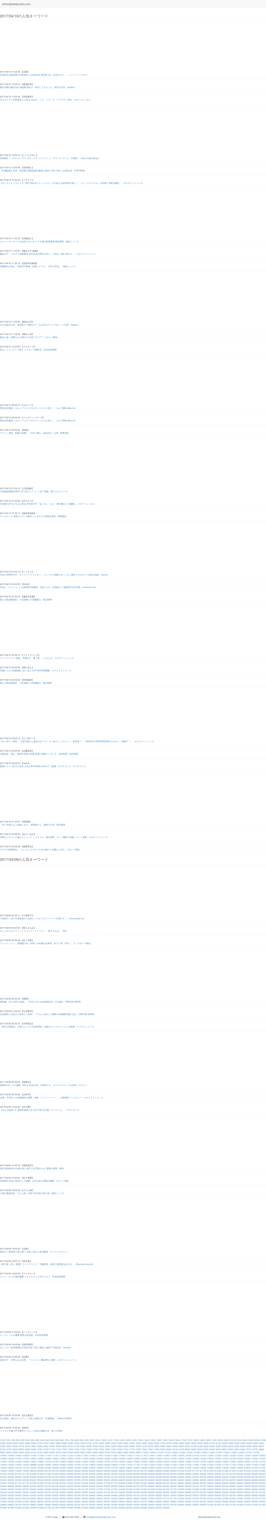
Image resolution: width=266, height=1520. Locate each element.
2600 (27, 1443)
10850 (11, 1455)
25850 (100, 1479)
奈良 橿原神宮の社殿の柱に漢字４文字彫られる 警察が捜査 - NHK (32, 1168)
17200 (151, 1464)
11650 (129, 1455)
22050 (70, 1473)
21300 (225, 1470)
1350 (140, 1440)
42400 (151, 1507)
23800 (63, 1476)
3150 (95, 1443)
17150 (144, 1464)
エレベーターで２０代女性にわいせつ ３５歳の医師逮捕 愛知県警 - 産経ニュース (39, 241)
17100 (137, 1464)
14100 (225, 1458)
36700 (107, 1498)
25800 (92, 1479)
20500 (107, 1470)
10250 (182, 1452)
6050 (187, 1446)
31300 (107, 1489)
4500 (261, 1443)
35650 (218, 1495)
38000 (33, 1501)
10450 (212, 1452)
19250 (188, 1467)
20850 (159, 1470)
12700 (18, 1458)
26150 (144, 1479)
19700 (255, 1467)
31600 (151, 1489)
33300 (137, 1492)
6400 (230, 1446)
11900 (166, 1455)
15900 (225, 1461)
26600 (211, 1479)
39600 (4, 1504)
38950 (174, 1501)
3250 (107, 1443)
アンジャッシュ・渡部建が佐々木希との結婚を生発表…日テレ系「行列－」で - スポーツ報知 (45, 943)
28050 (159, 1483)
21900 (48, 1473)
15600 (181, 1461)
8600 (237, 1449)
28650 (247, 1483)
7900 (150, 1449)
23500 (18, 1476)
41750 (55, 1507)
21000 (181, 1470)
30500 (255, 1486)
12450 (247, 1455)
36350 (55, 1498)
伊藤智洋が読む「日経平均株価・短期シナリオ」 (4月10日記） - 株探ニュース (38, 266)
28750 (262, 1483)
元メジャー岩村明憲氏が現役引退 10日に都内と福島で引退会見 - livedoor (35, 1347)
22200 (92, 1473)
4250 (230, 1443)
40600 (151, 1504)
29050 (41, 1486)
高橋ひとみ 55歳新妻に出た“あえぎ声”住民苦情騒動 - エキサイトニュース (35, 670)
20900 (166, 1470)
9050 (27, 1452)
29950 (174, 1486)
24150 (114, 1476)
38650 (129, 1501)
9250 (52, 1452)
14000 (211, 1458)
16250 (11, 1464)
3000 (77, 1443)
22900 (196, 1473)
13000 (63, 1458)
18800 (122, 1467)
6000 (181, 1446)
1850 (202, 1440)
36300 (48, 1498)
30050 (188, 1486)
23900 (78, 1476)
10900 (18, 1455)
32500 (18, 1492)
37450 (218, 1498)
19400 (211, 1467)
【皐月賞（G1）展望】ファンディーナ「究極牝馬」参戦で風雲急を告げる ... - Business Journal (46, 1264)
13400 (122, 1458)
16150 (262, 1461)
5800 (157, 1446)
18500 (78, 1467)
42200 (122, 1507)
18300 (48, 1467)
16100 (255, 1461)
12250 (218, 1455)
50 (3, 1440)
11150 (55, 1455)
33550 (174, 1492)
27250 (41, 1483)
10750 (256, 1452)
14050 (218, 1458)
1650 (177, 1440)
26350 (174, 1479)
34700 (78, 1495)
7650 (120, 1449)
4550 (3, 1446)
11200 (63, 1455)
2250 (251, 1440)
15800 (211, 1461)
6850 (21, 1449)
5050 (64, 1446)
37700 (255, 1498)
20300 (78, 1470)
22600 (151, 1473)
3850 (181, 1443)
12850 (41, 1458)
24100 (107, 1476)
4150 (218, 1443)
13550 (144, 1458)
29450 (100, 1486)
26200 (151, 1479)
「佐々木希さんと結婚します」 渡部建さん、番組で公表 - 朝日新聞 (32, 824)
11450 (100, 1455)
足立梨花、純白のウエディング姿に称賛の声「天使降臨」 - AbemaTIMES (36, 1418)
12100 (196, 1455)
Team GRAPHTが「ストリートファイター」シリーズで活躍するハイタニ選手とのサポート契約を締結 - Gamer (54, 574)
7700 (126, 1449)
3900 (187, 1443)
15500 (166, 1461)
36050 (11, 1498)
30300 (225, 1486)
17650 (218, 1464)
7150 (58, 1449)
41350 (262, 1504)
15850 (218, 1461)
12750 (26, 1458)
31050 (70, 1489)
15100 (107, 1461)
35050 (129, 1495)
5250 (89, 1446)
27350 (55, 1483)
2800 (52, 1443)
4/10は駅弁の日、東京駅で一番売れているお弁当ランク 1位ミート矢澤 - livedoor (39, 324)
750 (72, 1440)
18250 (41, 1467)
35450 (188, 1495)
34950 (114, 1495)
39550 (262, 1501)
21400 (240, 1470)
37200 (181, 1498)
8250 (193, 1449)
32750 (55, 1492)
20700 (137, 1470)
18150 (26, 1467)
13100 (78, 1458)
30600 (4, 1489)
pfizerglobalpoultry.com (16, 4)
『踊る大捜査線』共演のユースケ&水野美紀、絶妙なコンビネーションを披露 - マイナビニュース (47, 1026)
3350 (120, 1443)
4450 (255, 1443)
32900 (78, 1492)
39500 (255, 1501)
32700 (48, 1492)
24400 (151, 1476)
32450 (11, 1492)
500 (47, 1440)
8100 (175, 1449)
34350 (26, 1495)
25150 (262, 1476)
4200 (224, 1443)
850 (82, 1440)
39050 (188, 1501)
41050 (218, 1504)
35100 (137, 1495)
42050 (100, 1507)
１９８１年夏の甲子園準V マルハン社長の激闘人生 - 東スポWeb (31, 1430)
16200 (4, 1464)
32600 (33, 1492)
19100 (166, 1467)
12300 (225, 1455)
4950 (52, 1446)
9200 (46, 1452)
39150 (203, 1501)
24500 (166, 1476)
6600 (255, 1446)
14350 (262, 1458)
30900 (48, 1489)
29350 (85, 1486)
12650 (11, 1458)
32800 (63, 1492)
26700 (225, 1479)
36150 (26, 1498)
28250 (188, 1483)
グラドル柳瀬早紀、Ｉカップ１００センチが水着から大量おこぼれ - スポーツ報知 (40, 849)
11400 (92, 1455)
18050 (11, 1467)
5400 (107, 1446)
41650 (41, 1507)
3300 (113, 1443)
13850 (188, 1458)
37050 (159, 1498)
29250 (70, 1486)
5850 (163, 1446)
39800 (33, 1504)
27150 (26, 1483)
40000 (63, 1504)
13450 (129, 1458)
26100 (137, 1479)
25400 (33, 1479)
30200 (211, 1486)
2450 (9, 1443)
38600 (122, 1501)
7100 (52, 1449)
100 (8, 1440)
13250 (100, 1458)
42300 (137, 1507)
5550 (126, 1446)
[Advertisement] (92, 45)
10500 (219, 1452)
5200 (83, 1446)
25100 (255, 1476)
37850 (11, 1501)
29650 (129, 1486)
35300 (166, 1495)
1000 (97, 1440)
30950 (55, 1489)
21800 (33, 1473)
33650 (188, 1492)
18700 (107, 1467)
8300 (200, 1449)
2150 (238, 1440)
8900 (9, 1452)
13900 (196, 1458)
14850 (70, 1461)
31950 (203, 1489)
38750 (144, 1501)
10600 (234, 1452)
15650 (188, 1461)
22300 (107, 1473)
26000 (122, 1479)
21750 (26, 1473)
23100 (225, 1473)
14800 (63, 1461)
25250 (11, 1479)
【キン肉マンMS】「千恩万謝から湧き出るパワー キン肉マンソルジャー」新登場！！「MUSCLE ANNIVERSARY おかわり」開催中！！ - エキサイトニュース (77, 741)
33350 (144, 1492)
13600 (151, 1458)
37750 (262, 1498)
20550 (114, 1470)
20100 (48, 1470)
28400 (211, 1483)
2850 (58, 1443)
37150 (174, 1498)
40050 (70, 1504)
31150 (85, 1489)
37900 (18, 1501)
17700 (225, 1464)
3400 (126, 1443)
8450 (218, 1449)
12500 (255, 1455)
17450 (188, 1464)
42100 (107, 1507)
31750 (174, 1489)
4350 (243, 1443)
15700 (196, 1461)
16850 (100, 1464)
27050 (11, 1483)
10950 (26, 1455)
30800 (33, 1489)
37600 (240, 1498)
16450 (41, 1464)
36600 (92, 1498)
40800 (181, 1504)
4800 (33, 1446)
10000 (145, 1452)
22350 (114, 1473)
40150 (85, 1504)
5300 (95, 1446)
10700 (249, 1452)
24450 (159, 1476)
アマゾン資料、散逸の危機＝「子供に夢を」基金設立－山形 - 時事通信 (34, 432)
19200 (181, 1467)
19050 (159, 1467)
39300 (225, 1501)
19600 (240, 1467)
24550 (174, 1476)
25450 (41, 1479)
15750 (203, 1461)
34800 (92, 1495)
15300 (137, 1461)
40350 (114, 1504)
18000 (4, 1467)
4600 (9, 1446)
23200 (240, 1473)
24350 (144, 1476)
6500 (243, 1446)
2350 (263, 1440)
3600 (150, 1443)
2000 (220, 1440)
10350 (197, 1452)
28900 (18, 1486)
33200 (122, 1492)
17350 (174, 1464)
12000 (181, 1455)
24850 (218, 1476)
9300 (58, 1452)
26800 (240, 1479)
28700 (255, 1483)
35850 (247, 1495)
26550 (203, 1479)
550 (52, 1440)
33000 (92, 1492)
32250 (247, 1489)
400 (37, 1440)
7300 (77, 1449)
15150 (114, 1461)
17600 (211, 1464)
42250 (129, 1507)
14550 (26, 1461)
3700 (163, 1443)
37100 (166, 1498)
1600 (171, 1440)
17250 (159, 1464)
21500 (255, 1470)
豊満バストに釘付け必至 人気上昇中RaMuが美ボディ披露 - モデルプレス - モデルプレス (43, 766)
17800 (240, 1464)
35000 (122, 1495)
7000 (40, 1449)
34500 (48, 1495)
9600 (95, 1452)
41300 (255, 1504)
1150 (115, 1440)
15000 (92, 1461)
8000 (163, 1449)
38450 (100, 1501)
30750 (26, 1489)
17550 (203, 1464)
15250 (129, 1461)
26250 (159, 1479)
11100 (48, 1455)
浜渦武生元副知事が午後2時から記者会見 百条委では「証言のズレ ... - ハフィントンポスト (44, 74)
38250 (70, 1501)
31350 (114, 1489)
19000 (151, 1467)
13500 (137, 1458)
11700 (137, 1455)
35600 (211, 1495)
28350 (203, 1483)
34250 (11, 1495)
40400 (122, 1504)
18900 (137, 1467)
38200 (63, 1501)
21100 (196, 1470)
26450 (188, 1479)
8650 (243, 1449)
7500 (101, 1449)
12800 (33, 1458)
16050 (247, 1461)
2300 (257, 1440)
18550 (85, 1467)
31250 (100, 1489)
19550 (233, 1467)
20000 (33, 1470)
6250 (212, 1446)
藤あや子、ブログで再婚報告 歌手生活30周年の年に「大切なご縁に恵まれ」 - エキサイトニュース (48, 253)
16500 (48, 1464)
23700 (48, 1476)
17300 (166, 1464)
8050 (169, 1449)
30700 (18, 1489)
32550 (26, 1492)
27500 (78, 1483)
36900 (137, 1498)
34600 (63, 1495)
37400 (211, 1498)
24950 (233, 1476)
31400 (122, 1489)
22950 (203, 1473)
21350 (233, 1470)
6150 (200, 1446)
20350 (85, 1470)
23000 (211, 1473)
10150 (167, 1452)
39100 (196, 1501)
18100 (18, 1467)
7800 (138, 1449)
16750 (85, 1464)
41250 (247, 1504)
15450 (159, 1461)
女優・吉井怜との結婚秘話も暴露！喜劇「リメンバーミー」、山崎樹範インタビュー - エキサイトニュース (51, 1097)
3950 (193, 1443)
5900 (169, 1446)
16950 (114, 1464)
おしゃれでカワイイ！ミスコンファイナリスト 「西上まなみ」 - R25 (33, 930)
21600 (4, 1473)
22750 (174, 1473)
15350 (144, 1461)
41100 (225, 1504)
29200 (63, 1486)
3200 (101, 1443)
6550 (249, 1446)
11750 (144, 1455)
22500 (137, 1473)
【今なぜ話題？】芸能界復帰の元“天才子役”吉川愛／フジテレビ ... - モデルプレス (39, 1109)
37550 (233, 1498)
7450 (95, 1449)
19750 (262, 1467)
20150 (55, 1470)
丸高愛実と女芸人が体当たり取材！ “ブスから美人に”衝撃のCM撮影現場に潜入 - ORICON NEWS (47, 1014)
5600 (132, 1446)
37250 (188, 1498)
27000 (4, 1483)
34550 (55, 1495)
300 (28, 1440)
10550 (227, 1452)
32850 (70, 1492)
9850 (126, 1452)
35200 (151, 1495)
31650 (159, 1489)
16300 (18, 1464)
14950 (85, 1461)
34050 (247, 1492)
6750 (9, 1449)
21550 (262, 1470)
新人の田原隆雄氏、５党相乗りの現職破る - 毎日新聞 (26, 599)
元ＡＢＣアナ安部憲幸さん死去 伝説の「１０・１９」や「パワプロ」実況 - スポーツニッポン (45, 99)
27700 (107, 1483)
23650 (41, 1476)
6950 (33, 1449)
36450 (70, 1498)
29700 (137, 1486)
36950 (144, 1498)
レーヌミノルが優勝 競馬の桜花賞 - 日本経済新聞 (24, 1334)
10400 (204, 1452)
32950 (85, 1492)
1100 (109, 1440)
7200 (64, 1449)
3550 (144, 1443)
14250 (247, 1458)
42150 (114, 1507)
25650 (70, 1479)
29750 (144, 1486)
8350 (206, 1449)
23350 (262, 1473)
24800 (211, 1476)
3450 (132, 1443)
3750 (169, 1443)
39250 (218, 1501)
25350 (26, 1479)
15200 (122, 1461)
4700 (21, 1446)
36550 (85, 1498)
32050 (218, 1489)
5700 (144, 1446)
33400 (151, 1492)
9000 (21, 1452)
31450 (129, 1489)
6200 (206, 1446)
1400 (146, 1440)
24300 (137, 1476)
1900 (208, 1440)
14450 (11, 1461)
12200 (211, 1455)
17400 (181, 1464)
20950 (174, 1470)
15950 (233, 1461)
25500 (48, 1479)
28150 (174, 1483)
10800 (4, 1455)
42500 (166, 1507)
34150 (262, 1492)
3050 (83, 1443)
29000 (33, 1486)
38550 (114, 1501)
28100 (166, 1483)
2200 (245, 1440)
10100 (160, 1452)
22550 (144, 1473)
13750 (174, 1458)
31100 (78, 1489)
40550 (144, 1504)
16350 (26, 1464)
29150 (55, 1486)
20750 (144, 1470)
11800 (151, 1455)
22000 (63, 1473)
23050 (218, 1473)
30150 (203, 1486)
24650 (188, 1476)
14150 (233, 1458)
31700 (166, 1489)
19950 (26, 1470)
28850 (11, 1486)
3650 (157, 1443)
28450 (218, 1483)
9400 (70, 1452)
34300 (18, 1495)
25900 (107, 1479)
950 (92, 1440)
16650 (70, 1464)
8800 (261, 1449)
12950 (55, 1458)
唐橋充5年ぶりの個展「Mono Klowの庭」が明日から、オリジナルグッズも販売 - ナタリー (43, 1085)
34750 (85, 1495)
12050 (188, 1455)
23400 (4, 1476)
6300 (218, 1446)
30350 (233, 1486)
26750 (233, 1479)
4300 (237, 1443)
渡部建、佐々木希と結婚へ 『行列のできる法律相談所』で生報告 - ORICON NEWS (40, 1001)
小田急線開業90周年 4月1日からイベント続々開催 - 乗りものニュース (34, 491)
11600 (122, 1455)
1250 (128, 1440)
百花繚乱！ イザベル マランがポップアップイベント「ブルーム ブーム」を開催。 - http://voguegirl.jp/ (49, 158)
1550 (165, 1440)
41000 (211, 1504)
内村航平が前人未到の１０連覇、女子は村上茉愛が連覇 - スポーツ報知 (34, 1180)
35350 (174, 1495)
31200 (92, 1489)
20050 (41, 1470)
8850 (3, 1452)
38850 (159, 1501)
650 (62, 1440)
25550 (55, 1479)
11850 (159, 1455)
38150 (55, 1501)
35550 (203, 1495)
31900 (196, 1489)
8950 (15, 1452)
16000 (240, 1461)
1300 (134, 1440)
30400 (240, 1486)
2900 (64, 1443)
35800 (240, 1495)
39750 (26, 1504)
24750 (203, 1476)
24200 (122, 1476)
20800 (151, 1470)
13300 (107, 1458)
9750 (113, 1452)
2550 (21, 1443)
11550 (114, 1455)
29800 (151, 1486)
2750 (46, 1443)
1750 (189, 1440)
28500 (225, 1483)
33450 (159, 1492)
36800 (122, 1498)
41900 (78, 1507)
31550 (144, 1489)
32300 (255, 1489)
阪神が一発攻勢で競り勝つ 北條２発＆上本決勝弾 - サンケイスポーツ (33, 1251)
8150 (181, 1449)
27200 (33, 1483)
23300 (255, 1473)
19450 (218, 1467)
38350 (85, 1501)
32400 (4, 1492)
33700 (196, 1492)
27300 (48, 1483)
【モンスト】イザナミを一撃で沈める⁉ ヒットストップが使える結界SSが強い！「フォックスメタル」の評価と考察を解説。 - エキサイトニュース (71, 182)
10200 (175, 1452)
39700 (18, 1504)
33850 (218, 1492)
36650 (100, 1498)
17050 (129, 1464)
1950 (214, 1440)
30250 (218, 1486)
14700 (48, 1461)
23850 (70, 1476)
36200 (33, 1498)
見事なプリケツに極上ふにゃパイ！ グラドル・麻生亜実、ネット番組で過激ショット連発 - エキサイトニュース (54, 837)
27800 (122, 1483)
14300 (255, 1458)
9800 (120, 1452)
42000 (92, 1507)
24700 (196, 1476)
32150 (233, 1489)
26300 (166, 1479)
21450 (247, 1470)
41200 (240, 1504)
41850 (70, 1507)
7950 (157, 1449)
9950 (138, 1452)
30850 (41, 1489)
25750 (85, 1479)
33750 (203, 1492)
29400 (92, 1486)
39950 (55, 1504)
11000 (33, 1455)
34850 (100, 1495)
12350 (233, 1455)
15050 (100, 1461)
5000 (58, 1446)
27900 (137, 1483)
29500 (107, 1486)
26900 (255, 1479)
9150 (40, 1452)
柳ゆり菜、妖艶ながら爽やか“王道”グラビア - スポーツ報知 (28, 337)
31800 (181, 1489)
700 (67, 1440)
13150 (85, 1458)
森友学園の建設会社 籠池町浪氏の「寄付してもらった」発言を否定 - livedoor (37, 87)
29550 (114, 1486)
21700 (18, 1473)
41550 (26, 1507)
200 (18, 1440)
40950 (203, 1504)
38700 (137, 1501)
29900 (166, 1486)
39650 (11, 1504)
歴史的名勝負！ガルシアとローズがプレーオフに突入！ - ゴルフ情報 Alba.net (37, 408)
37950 (26, 1501)
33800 (211, 1492)
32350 (262, 1489)
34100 (255, 1492)
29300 (78, 1486)
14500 (18, 1461)
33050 (100, 1492)
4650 (15, 1446)
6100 (193, 1446)
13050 (70, 1458)
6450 (237, 1446)
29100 (48, 1486)
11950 (174, 1455)
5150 (77, 1446)
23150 (233, 1473)
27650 (100, 1483)
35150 (144, 1495)
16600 (63, 1464)
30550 (262, 1486)
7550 (107, 1449)
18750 (114, 1467)
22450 (129, 1473)
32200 (240, 1489)
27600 (92, 1483)
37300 (196, 1498)
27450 (70, 1483)
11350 (85, 1455)
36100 (18, 1498)
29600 (122, 1486)
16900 (107, 1464)
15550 (174, 1461)
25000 (240, 1476)
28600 (240, 1483)
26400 (181, 1479)
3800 (175, 1443)
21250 (218, 1470)
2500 (15, 1443)
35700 (225, 1495)
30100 (196, 1486)
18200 (33, 1467)
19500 (225, 1467)
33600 (181, 1492)
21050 (188, 1470)
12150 (203, 1455)
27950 (144, 1483)
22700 (166, 1473)
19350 (203, 1467)
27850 (129, 1483)
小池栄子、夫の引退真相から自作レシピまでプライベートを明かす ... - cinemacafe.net (42, 918)
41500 (18, 1507)
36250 (41, 1498)
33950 (233, 1492)
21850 (41, 1473)
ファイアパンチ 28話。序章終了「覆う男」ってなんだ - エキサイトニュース (37, 657)
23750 (55, 1476)
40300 (107, 1504)
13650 (159, 1458)
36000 (4, 1498)
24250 (129, 1476)
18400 (63, 1467)
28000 (151, 1483)
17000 (122, 1464)
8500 (224, 1449)
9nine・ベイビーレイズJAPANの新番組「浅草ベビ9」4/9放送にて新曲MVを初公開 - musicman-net (48, 587)
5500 (120, 1446)
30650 (11, 1489)
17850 (247, 1464)
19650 (247, 1467)
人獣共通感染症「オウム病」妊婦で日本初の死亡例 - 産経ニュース (32, 1193)
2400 (3, 1443)
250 (23, 1440)
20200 (63, 1470)
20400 (92, 1470)
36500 (78, 1498)
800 (77, 1440)
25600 (63, 1479)
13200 (92, 1458)
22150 (85, 1473)
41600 (33, 1507)
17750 (233, 1464)
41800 (63, 1507)
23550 (26, 1476)
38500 (107, 1501)
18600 (92, 1467)
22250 (100, 1473)
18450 (70, 1467)
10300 (190, 1452)
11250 (70, 1455)
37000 (151, 1498)
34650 (70, 1495)
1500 (158, 1440)
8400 (212, 1449)
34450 (41, 1495)
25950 (114, 1479)
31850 (188, 1489)
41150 (233, 1504)
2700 (40, 1443)
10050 (153, 1452)
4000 (200, 1443)
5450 (113, 1446)
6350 (224, 1446)
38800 (151, 1501)
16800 (92, 1464)
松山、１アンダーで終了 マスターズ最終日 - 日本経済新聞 (28, 349)
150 (13, 1440)
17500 (196, 1464)
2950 (70, 1443)
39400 (240, 1501)
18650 (100, 1467)
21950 (55, 1473)
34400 (33, 1495)
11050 (41, 1455)
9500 (83, 1452)
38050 (41, 1501)
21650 (11, 1473)
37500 (225, 1498)
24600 (181, 1476)
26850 (247, 1479)
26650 (218, 1479)
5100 (70, 1446)
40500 (137, 1504)
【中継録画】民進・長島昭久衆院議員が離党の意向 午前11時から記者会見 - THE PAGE (42, 170)
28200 (181, 1483)
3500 (138, 1443)
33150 (114, 1492)
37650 (247, 1498)
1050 (103, 1440)
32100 (225, 1489)
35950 (262, 1495)
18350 (55, 1467)
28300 (196, 1483)
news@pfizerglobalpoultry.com (101, 1516)
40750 (174, 1504)
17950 (262, 1464)
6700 (3, 1449)
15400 (151, 1461)
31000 (63, 1489)
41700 (48, 1507)
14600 (33, 1461)
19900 (18, 1470)
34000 (240, 1492)
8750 (255, 1449)
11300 (78, 1455)
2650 (33, 1443)
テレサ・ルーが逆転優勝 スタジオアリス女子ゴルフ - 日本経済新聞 (32, 1276)
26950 (262, 1479)
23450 (11, 1476)
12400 (240, 1455)
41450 (11, 1507)
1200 (121, 1440)
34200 (4, 1495)
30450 (247, 1486)
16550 (55, 1464)
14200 (240, 1458)
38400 (92, 1501)
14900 (78, 1461)
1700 (183, 1440)
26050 (129, 1479)
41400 (4, 1507)
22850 (188, 1473)
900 (87, 1440)
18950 (144, 1467)
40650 (159, 1504)
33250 (129, 1492)
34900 (107, 1495)
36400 (63, 1498)
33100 (107, 1492)
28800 (4, 1486)
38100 (48, 1501)
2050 (226, 1440)
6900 (27, 1449)
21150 (203, 1470)
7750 (132, 1449)
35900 (255, 1495)
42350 (144, 1507)
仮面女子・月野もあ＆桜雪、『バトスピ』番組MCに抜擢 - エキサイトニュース (38, 1359)
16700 (78, 1464)
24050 (100, 1476)
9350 (64, 1452)
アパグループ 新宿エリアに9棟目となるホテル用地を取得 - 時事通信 (33, 516)
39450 (247, 1501)
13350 (114, 1458)
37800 (4, 1501)
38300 (78, 1501)
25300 (18, 1479)
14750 (55, 1461)
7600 (113, 1449)
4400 (249, 1443)
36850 (129, 1498)
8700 (249, 1449)
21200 (211, 1470)
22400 (122, 1473)
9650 (101, 1452)
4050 (206, 1443)
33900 (225, 1492)
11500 (107, 1455)
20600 (122, 1470)
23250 (247, 1473)
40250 (100, 1504)
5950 (175, 1446)
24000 (92, 1476)
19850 (11, 1470)
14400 (4, 1461)
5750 (150, 1446)
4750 (27, 1446)
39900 (48, 1504)
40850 (188, 1504)
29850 (159, 1486)
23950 (85, 1476)
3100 (89, 1443)
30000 (181, 1486)
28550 (233, 1483)
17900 (255, 1464)
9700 (107, 1452)
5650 (138, 1446)
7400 (89, 1449)
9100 (33, 1452)
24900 (225, 1476)
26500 (196, 1479)
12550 (262, 1455)
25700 (78, 1479)
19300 (196, 1467)
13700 (166, 1458)
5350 (101, 1446)
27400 (63, 1483)
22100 (78, 1473)
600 (57, 1440)
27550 (85, 1483)
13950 (203, 1458)
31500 (137, 1489)
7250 (70, 1449)
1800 (195, 1440)
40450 (129, 1504)
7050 (46, 1449)
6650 (261, 1446)
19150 (174, 1467)
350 (32, 1440)
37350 (203, 1498)
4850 (40, 1446)
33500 (166, 1492)
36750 (114, 1498)
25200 (4, 1479)
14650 (41, 1461)
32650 (41, 1492)
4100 (212, 1443)
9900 (132, 1452)
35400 (181, 1495)
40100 (78, 1504)
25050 (247, 1476)
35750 (233, 1495)
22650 (159, 1473)
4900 (46, 1446)
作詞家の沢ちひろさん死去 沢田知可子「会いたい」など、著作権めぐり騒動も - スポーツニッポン (47, 503)
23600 (33, 1476)
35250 (159, 1495)
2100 (232, 1440)
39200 (211, 1501)
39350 (233, 1501)
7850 (144, 1449)
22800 (181, 1473)
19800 (4, 1470)
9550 (89, 1452)
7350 (83, 1449)
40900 (196, 1504)
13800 (181, 1458)
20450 (100, 1470)
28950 (26, 1486)
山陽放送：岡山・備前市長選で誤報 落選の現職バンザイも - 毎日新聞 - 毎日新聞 (39, 753)
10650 (241, 1452)
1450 (152, 1440)
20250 (70, 1470)
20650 (129, 1470)
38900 (166, 1501)
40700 (166, 1504)
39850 (41, 1504)
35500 (196, 1495)
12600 (4, 1458)
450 (42, 1440)
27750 (114, 1483)
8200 (187, 1449)
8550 (230, 1449)
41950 (85, 1507)
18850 (129, 1467)
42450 (159, 1507)
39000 (181, 1501)
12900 (48, 1458)
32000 (211, 1489)
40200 (92, 1504)
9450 (77, 1452)
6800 (15, 1449)
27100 (18, 1483)
